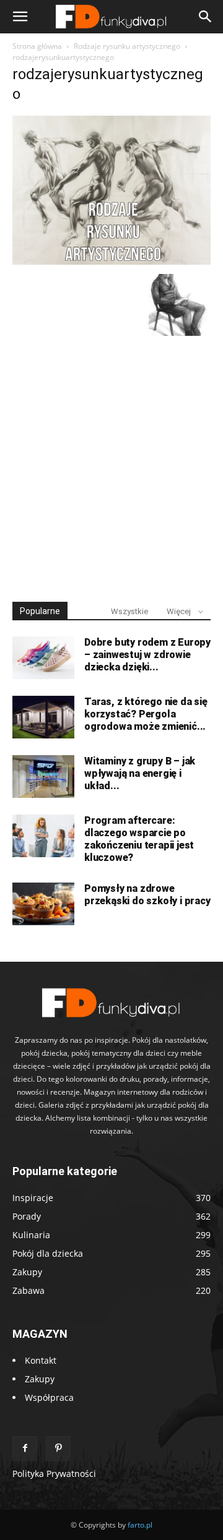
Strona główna (37, 46)
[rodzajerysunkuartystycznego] (111, 261)
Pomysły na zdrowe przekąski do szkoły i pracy (147, 895)
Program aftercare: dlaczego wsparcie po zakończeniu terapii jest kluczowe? (139, 839)
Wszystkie (129, 611)
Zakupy (40, 1379)
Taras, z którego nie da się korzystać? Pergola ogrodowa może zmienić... (146, 714)
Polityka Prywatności (54, 1473)
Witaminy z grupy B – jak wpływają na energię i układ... (139, 773)
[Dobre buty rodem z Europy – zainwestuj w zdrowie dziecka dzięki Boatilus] (43, 657)
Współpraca (49, 1397)
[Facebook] (24, 1448)
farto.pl (140, 1525)
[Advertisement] (111, 463)
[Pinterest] (58, 1448)
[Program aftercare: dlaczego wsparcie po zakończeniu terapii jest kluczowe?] (43, 836)
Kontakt (40, 1360)
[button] (20, 16)
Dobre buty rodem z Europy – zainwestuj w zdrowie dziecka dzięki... (147, 654)
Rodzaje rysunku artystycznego (127, 46)
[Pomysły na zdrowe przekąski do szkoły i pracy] (43, 904)
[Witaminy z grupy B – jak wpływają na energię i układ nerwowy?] (43, 776)
